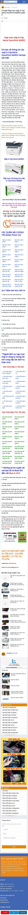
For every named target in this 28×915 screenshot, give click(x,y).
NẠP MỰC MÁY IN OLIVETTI (10, 727)
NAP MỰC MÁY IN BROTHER (10, 710)
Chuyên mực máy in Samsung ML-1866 (15, 627)
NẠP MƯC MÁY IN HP (8, 720)
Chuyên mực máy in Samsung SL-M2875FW (17, 609)
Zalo (14, 912)
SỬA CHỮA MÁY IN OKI (8, 806)
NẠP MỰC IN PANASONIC (9, 707)
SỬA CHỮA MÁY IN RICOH (9, 810)
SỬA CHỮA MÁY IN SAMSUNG (10, 813)
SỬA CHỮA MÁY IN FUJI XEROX (10, 800)
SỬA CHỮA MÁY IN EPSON (9, 798)
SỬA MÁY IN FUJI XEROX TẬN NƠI (17, 576)
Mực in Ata (7, 7)
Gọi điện (5, 912)
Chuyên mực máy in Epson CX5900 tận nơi (16, 589)
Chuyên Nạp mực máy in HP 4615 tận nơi (17, 601)
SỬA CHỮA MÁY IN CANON (9, 795)
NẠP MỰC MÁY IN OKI (8, 725)
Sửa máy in (5, 790)
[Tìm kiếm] (16, 2)
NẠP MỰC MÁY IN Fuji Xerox (10, 717)
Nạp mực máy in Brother (17, 697)
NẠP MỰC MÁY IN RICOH (9, 730)
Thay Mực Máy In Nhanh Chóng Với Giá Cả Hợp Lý (17, 692)
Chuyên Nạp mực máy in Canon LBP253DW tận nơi (17, 595)
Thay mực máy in (15, 685)
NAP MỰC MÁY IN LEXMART (10, 722)
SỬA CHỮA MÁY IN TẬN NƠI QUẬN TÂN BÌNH (17, 615)
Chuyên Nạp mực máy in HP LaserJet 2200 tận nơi (17, 639)
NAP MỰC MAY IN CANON (9, 712)
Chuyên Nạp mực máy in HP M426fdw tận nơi (17, 645)
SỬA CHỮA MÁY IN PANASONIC (10, 808)
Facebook (22, 912)
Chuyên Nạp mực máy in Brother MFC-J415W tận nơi (17, 583)
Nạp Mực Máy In (15, 679)
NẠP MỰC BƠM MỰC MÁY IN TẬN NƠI (18, 674)
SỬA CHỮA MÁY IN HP (8, 803)
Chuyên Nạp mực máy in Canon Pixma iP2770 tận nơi (18, 621)
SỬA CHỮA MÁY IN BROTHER (10, 793)
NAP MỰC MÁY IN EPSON (9, 715)
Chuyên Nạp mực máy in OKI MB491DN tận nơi (17, 633)
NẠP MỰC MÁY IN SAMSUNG (10, 732)
